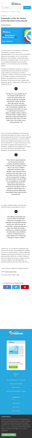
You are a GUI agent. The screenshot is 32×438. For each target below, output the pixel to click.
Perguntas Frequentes (16, 383)
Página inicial (5, 11)
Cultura (18, 11)
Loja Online (16, 407)
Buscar (27, 7)
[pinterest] (25, 287)
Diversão (12, 11)
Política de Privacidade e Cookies (16, 391)
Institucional (16, 403)
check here (22, 428)
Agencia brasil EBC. (11, 271)
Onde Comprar (16, 410)
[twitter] (16, 287)
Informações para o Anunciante (16, 380)
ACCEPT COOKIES (9, 435)
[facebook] (7, 287)
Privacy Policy (7, 426)
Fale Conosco (16, 387)
